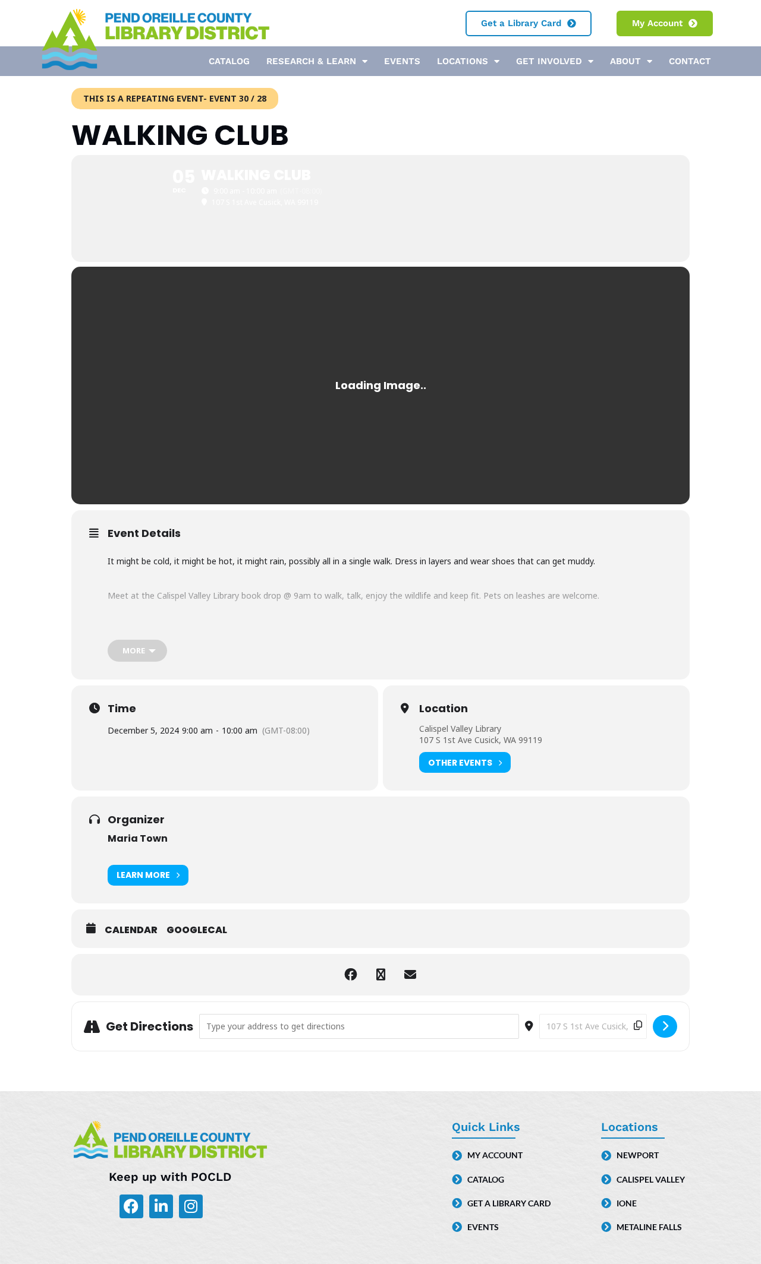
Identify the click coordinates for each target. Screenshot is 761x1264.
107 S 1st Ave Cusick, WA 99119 (480, 739)
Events (402, 61)
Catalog (229, 61)
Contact (690, 61)
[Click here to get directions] (665, 1026)
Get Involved (549, 61)
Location (443, 708)
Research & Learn (311, 61)
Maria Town (138, 838)
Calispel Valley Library (460, 728)
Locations (462, 61)
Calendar (131, 930)
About (625, 61)
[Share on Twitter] (380, 975)
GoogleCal (196, 930)
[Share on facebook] (351, 975)
